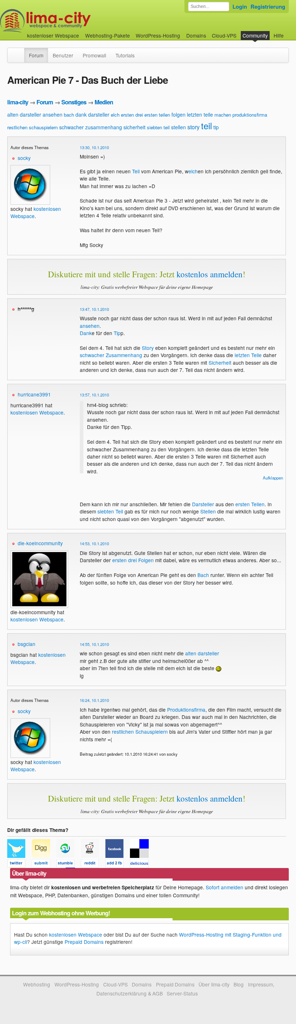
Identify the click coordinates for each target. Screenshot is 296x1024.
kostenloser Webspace (53, 35)
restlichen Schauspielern (140, 731)
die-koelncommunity (40, 543)
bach (69, 114)
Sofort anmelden (224, 887)
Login (239, 6)
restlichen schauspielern (32, 127)
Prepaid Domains (84, 941)
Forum (36, 55)
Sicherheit (220, 362)
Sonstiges (73, 102)
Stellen (208, 511)
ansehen (52, 114)
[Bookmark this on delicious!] (141, 864)
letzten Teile (248, 355)
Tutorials (125, 55)
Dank (86, 333)
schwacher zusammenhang (90, 127)
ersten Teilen (250, 504)
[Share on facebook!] (117, 864)
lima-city (17, 102)
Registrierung (268, 6)
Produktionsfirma (186, 709)
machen (222, 114)
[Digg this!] (44, 864)
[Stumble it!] (68, 864)
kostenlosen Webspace (37, 412)
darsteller (98, 114)
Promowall (94, 55)
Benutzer (63, 55)
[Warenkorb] (289, 32)
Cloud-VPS (224, 35)
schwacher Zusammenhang (111, 355)
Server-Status (182, 993)
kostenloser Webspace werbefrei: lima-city (72, 20)
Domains (196, 35)
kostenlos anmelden (210, 274)
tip (216, 127)
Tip (117, 333)
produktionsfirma (249, 114)
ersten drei (132, 114)
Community (255, 35)
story (193, 127)
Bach (203, 574)
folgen (178, 114)
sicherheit (134, 127)
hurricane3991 (34, 394)
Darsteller (203, 504)
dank (81, 114)
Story (148, 347)
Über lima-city (214, 984)
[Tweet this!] (19, 864)
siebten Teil (110, 511)
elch (115, 114)
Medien (104, 102)
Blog (239, 984)
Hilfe (279, 35)
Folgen (146, 560)
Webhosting (36, 984)
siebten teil (158, 127)
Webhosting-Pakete (107, 35)
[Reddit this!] (93, 864)
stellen (178, 127)
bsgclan (26, 643)
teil (206, 125)
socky (24, 157)
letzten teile (200, 114)
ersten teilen (157, 114)
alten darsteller (24, 114)
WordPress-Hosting (158, 35)
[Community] (19, 51)
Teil (136, 171)
